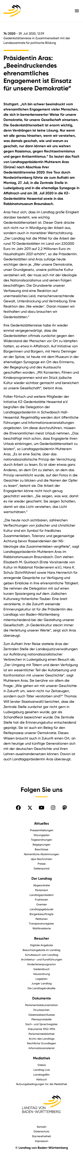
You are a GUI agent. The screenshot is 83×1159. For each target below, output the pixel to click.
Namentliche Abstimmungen (41, 854)
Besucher (41, 938)
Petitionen (42, 918)
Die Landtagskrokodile (41, 988)
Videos (41, 1064)
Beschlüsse (41, 849)
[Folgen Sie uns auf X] (30, 807)
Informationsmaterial (41, 1048)
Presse (42, 863)
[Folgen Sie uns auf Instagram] (53, 807)
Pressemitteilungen (41, 830)
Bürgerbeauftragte (41, 914)
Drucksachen (41, 1009)
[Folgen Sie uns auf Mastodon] (64, 807)
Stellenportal (41, 868)
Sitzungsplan (42, 835)
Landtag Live (41, 1069)
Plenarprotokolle (41, 1019)
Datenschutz (41, 1131)
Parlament (41, 890)
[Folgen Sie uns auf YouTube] (41, 807)
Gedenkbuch (41, 969)
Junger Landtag (41, 983)
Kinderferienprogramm (41, 964)
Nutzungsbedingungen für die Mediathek (41, 1084)
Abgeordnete (41, 885)
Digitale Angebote (41, 945)
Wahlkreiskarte (41, 928)
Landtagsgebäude (41, 909)
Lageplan (41, 978)
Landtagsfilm (41, 1074)
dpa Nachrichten (41, 859)
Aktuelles (41, 823)
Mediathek (41, 1058)
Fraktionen (41, 899)
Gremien (41, 904)
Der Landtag (41, 878)
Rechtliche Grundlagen (41, 1043)
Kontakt (41, 1126)
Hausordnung (41, 973)
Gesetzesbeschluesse (41, 1014)
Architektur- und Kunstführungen (41, 959)
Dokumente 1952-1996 (41, 1029)
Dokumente (41, 998)
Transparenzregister (41, 923)
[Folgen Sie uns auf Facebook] (18, 807)
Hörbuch (41, 1079)
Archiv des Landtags (41, 1038)
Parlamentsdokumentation (41, 1005)
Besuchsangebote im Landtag (41, 950)
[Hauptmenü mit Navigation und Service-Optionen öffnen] (77, 11)
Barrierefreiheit (41, 1136)
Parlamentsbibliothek (42, 1033)
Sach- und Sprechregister (41, 1024)
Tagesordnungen (41, 839)
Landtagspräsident (41, 894)
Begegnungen (41, 844)
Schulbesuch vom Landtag (41, 954)
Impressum (41, 1141)
